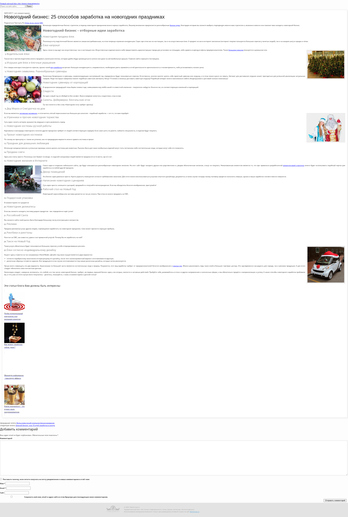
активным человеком (28, 113)
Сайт (2, 493)
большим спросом (236, 50)
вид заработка (56, 67)
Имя (2, 483)
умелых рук (177, 266)
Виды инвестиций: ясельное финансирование (36, 423)
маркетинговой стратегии (293, 165)
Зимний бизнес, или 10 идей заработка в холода (35, 425)
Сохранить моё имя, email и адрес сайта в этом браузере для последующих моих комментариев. (66, 497)
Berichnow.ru (194, 512)
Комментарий (6, 438)
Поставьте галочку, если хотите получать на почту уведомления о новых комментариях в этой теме (46, 479)
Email (3, 488)
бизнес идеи (175, 25)
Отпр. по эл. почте (32, 23)
